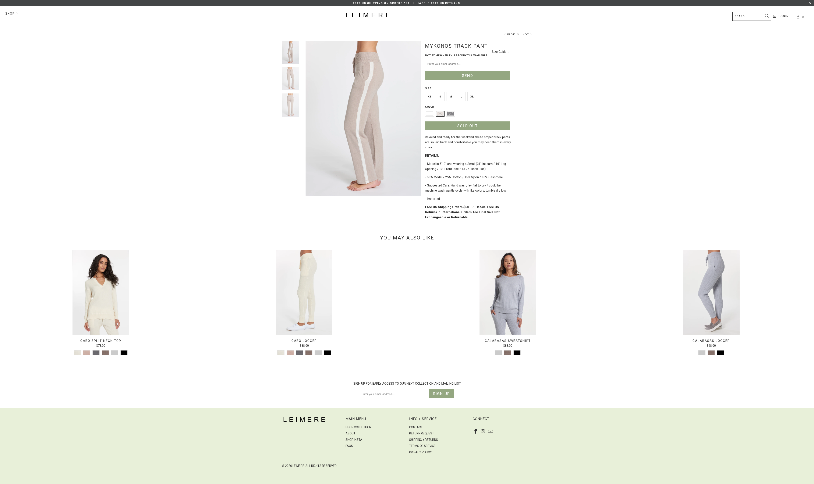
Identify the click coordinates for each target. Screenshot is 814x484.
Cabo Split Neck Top (100, 292)
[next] (414, 124)
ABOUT (350, 433)
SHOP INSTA (354, 439)
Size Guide (499, 52)
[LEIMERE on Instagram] (483, 431)
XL (472, 96)
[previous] (311, 124)
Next (526, 34)
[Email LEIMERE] (490, 431)
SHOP (10, 13)
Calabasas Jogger (711, 292)
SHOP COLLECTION (358, 427)
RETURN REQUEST (421, 433)
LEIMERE (298, 465)
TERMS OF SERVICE (422, 446)
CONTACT (416, 427)
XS (429, 96)
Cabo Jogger (304, 292)
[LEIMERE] (409, 15)
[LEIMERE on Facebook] (476, 431)
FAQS (349, 446)
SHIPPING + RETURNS (423, 439)
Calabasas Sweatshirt (507, 292)
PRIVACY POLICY (420, 452)
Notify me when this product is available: (456, 55)
